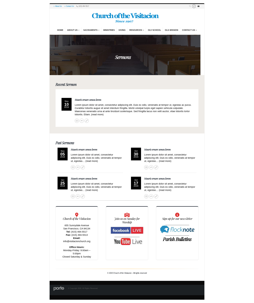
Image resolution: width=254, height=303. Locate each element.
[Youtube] (198, 6)
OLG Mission (171, 30)
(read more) (97, 114)
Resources (135, 30)
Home (60, 30)
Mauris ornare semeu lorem (88, 99)
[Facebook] (194, 6)
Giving (122, 30)
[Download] (87, 121)
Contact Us (70, 6)
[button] (190, 6)
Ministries (109, 30)
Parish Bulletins (177, 239)
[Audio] (82, 121)
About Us (58, 6)
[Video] (77, 121)
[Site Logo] (125, 18)
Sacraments (90, 30)
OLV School (154, 30)
